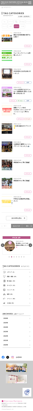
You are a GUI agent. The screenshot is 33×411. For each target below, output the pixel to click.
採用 (11, 26)
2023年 (5, 331)
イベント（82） (11, 298)
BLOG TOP (16, 226)
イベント (16, 26)
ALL (5, 21)
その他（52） (11, 303)
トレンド (5, 26)
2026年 (5, 318)
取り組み (22, 21)
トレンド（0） (11, 289)
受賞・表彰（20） (12, 276)
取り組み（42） (11, 281)
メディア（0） (11, 272)
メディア (10, 21)
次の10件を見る (17, 218)
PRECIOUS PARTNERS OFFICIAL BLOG (14, 2)
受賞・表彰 (16, 22)
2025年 (5, 322)
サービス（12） (11, 285)
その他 (22, 26)
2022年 (5, 336)
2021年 (5, 340)
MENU (30, 0)
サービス (28, 21)
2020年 (5, 345)
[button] (9, 256)
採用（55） (10, 294)
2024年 (5, 327)
